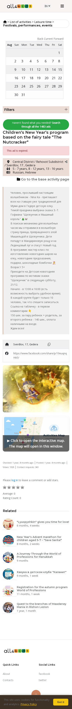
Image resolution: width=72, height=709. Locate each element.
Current (48, 38)
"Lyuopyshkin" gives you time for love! (43, 522)
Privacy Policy (28, 704)
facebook (44, 674)
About (6, 674)
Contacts (8, 680)
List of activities (20, 22)
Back (40, 38)
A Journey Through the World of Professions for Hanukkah (39, 555)
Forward (59, 38)
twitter (43, 680)
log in (14, 480)
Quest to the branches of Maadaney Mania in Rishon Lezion (41, 605)
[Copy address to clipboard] (49, 344)
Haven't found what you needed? (36, 124)
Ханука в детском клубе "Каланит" (41, 572)
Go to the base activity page (45, 179)
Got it (60, 702)
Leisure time (43, 22)
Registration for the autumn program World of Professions (42, 589)
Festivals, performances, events (27, 25)
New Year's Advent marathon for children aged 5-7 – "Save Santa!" (39, 538)
